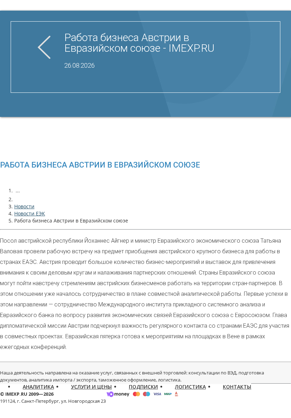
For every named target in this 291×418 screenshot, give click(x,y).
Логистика (190, 386)
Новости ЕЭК (29, 213)
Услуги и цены (91, 386)
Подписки (143, 386)
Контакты (237, 386)
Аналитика (38, 386)
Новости (24, 206)
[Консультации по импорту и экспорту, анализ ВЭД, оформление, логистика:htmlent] (17, 199)
